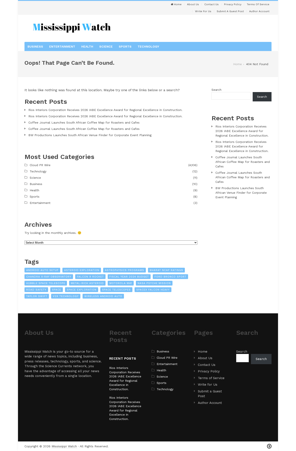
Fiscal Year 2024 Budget (129, 276)
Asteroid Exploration (81, 270)
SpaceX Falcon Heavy (153, 289)
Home (177, 4)
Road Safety (36, 289)
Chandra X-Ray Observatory (48, 276)
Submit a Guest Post (230, 11)
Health (87, 46)
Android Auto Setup (42, 270)
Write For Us (203, 11)
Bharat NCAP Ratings (166, 270)
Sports (125, 46)
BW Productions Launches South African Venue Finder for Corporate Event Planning (89, 135)
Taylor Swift (36, 296)
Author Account (259, 11)
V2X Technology (66, 296)
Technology (148, 46)
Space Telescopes (116, 289)
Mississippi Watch (64, 446)
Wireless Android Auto (103, 296)
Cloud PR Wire (40, 165)
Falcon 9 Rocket (90, 276)
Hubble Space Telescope (45, 283)
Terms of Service (258, 4)
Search (216, 89)
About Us (193, 4)
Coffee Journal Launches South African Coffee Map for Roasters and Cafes (84, 122)
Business (35, 46)
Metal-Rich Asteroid (87, 283)
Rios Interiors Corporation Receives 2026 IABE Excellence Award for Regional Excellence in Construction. (105, 110)
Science (106, 46)
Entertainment (62, 46)
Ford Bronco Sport (170, 276)
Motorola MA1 (120, 283)
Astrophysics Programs (124, 270)
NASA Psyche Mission (154, 283)
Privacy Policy (232, 4)
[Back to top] (269, 446)
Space (56, 289)
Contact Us (211, 4)
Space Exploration (81, 289)
